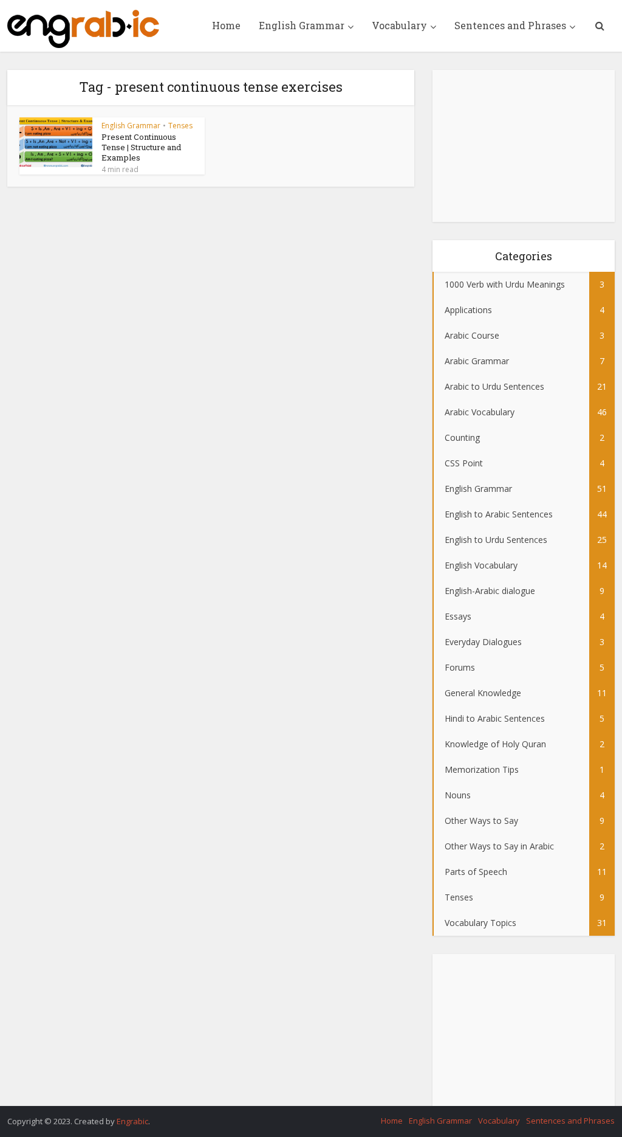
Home (226, 25)
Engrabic (132, 1121)
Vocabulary (399, 25)
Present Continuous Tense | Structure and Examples (141, 147)
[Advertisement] (523, 146)
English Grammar (301, 25)
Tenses (180, 125)
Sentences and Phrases (510, 25)
